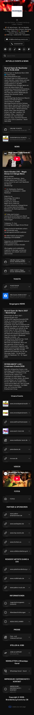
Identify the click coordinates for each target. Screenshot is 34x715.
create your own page (19, 707)
